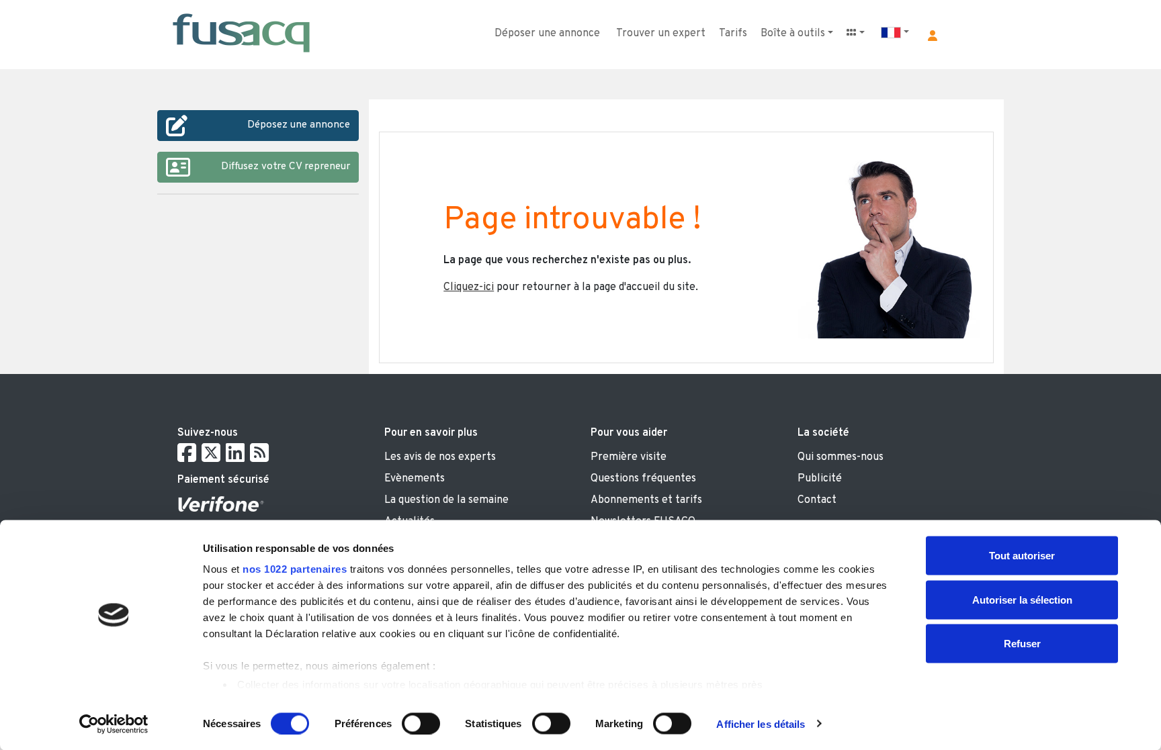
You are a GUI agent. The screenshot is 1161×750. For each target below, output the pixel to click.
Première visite (628, 457)
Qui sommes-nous (841, 457)
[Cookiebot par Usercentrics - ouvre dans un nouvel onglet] (114, 724)
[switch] (421, 723)
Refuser (1022, 643)
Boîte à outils (793, 33)
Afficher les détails (760, 723)
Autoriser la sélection (1022, 599)
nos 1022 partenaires (295, 569)
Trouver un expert (660, 33)
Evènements (414, 478)
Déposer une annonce (547, 33)
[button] (932, 35)
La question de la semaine (446, 500)
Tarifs (733, 33)
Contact (817, 500)
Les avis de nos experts (440, 457)
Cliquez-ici (468, 287)
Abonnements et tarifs (646, 500)
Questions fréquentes (643, 478)
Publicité (820, 478)
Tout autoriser (1022, 555)
